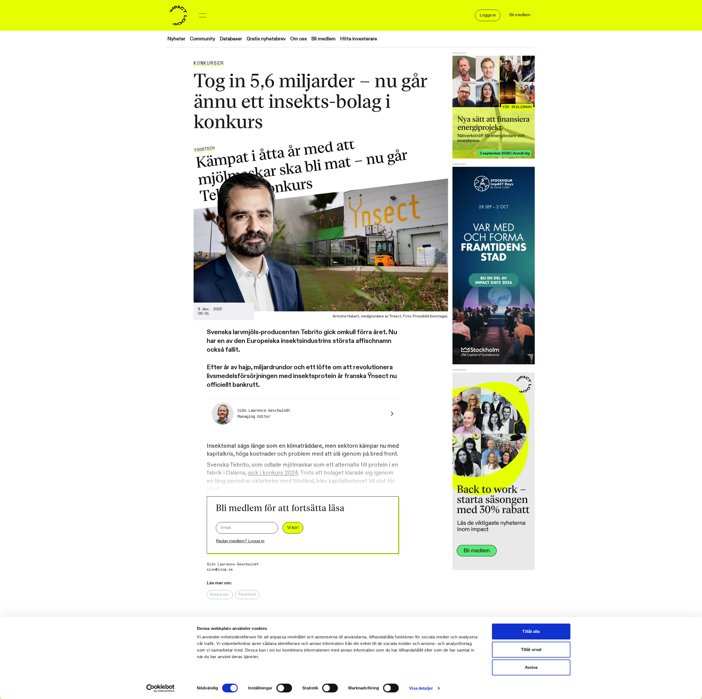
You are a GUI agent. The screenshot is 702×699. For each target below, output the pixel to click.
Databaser (231, 39)
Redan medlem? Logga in (240, 541)
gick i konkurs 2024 (273, 473)
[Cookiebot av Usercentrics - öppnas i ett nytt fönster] (161, 688)
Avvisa (531, 667)
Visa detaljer (421, 688)
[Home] (178, 15)
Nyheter (176, 39)
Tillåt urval (531, 649)
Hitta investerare (358, 39)
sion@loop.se (220, 569)
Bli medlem (323, 39)
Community (202, 39)
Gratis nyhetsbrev (266, 39)
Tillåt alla (531, 631)
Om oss (298, 39)
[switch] (284, 688)
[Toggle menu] (202, 15)
